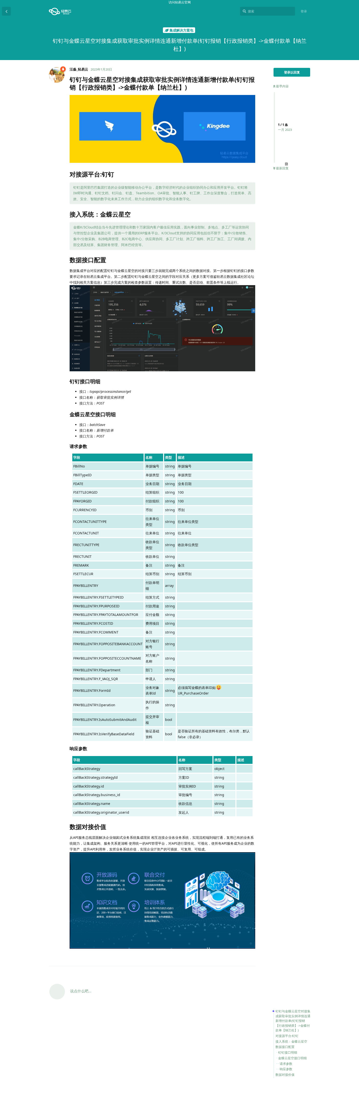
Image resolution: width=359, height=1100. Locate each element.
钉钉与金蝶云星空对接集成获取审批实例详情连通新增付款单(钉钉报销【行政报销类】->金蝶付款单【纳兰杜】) (292, 1020)
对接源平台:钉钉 (286, 1036)
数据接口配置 (285, 1047)
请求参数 (286, 1063)
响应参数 (286, 1069)
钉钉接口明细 (287, 1052)
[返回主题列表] (6, 11)
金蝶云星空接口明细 (292, 1058)
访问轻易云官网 (180, 2)
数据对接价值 (285, 1074)
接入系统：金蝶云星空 (291, 1041)
